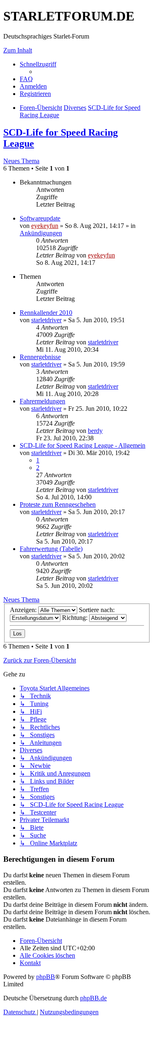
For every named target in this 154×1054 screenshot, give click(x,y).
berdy (95, 430)
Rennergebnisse (40, 356)
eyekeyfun (44, 225)
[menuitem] (26, 78)
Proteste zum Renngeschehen (58, 504)
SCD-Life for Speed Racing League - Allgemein (82, 445)
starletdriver (46, 319)
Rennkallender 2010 (46, 312)
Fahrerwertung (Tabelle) (51, 548)
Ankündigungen (41, 233)
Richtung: (75, 617)
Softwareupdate (40, 218)
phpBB (45, 976)
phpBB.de (93, 998)
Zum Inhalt (17, 50)
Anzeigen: (24, 609)
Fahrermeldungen (42, 401)
